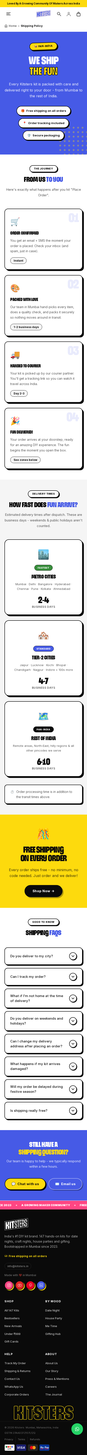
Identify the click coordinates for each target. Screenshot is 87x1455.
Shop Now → (43, 891)
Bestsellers (12, 1318)
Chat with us (25, 1184)
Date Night (52, 1310)
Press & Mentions (57, 1379)
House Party (53, 1318)
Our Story (51, 1371)
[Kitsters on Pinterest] (30, 1285)
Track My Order (15, 1363)
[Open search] (59, 14)
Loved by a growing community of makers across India (43, 3)
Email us (65, 1184)
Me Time (51, 1326)
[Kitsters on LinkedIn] (41, 1285)
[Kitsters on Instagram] (8, 1285)
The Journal (53, 1394)
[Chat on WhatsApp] (77, 1429)
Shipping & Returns (17, 1371)
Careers (51, 1386)
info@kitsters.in (17, 1266)
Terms (21, 1439)
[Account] (69, 14)
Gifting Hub (53, 1334)
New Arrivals (13, 1326)
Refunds (35, 1439)
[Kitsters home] (43, 14)
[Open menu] (8, 14)
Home (13, 26)
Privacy (8, 1439)
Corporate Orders (16, 1394)
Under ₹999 (12, 1334)
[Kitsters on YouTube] (19, 1285)
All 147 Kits (11, 1310)
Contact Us (12, 1379)
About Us (51, 1363)
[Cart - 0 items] (78, 14)
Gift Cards (11, 1341)
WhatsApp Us (13, 1386)
